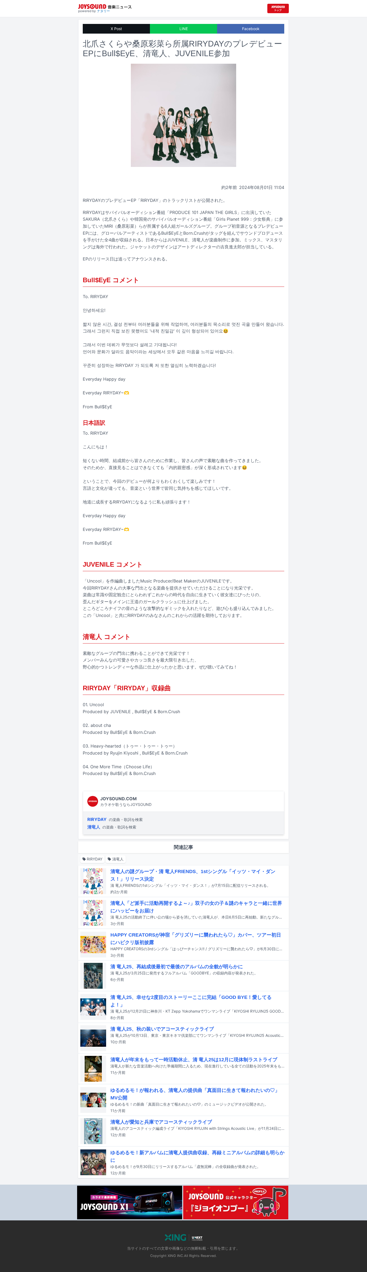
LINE (183, 28)
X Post (116, 28)
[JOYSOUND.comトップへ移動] (278, 8)
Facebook (251, 28)
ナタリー (103, 11)
